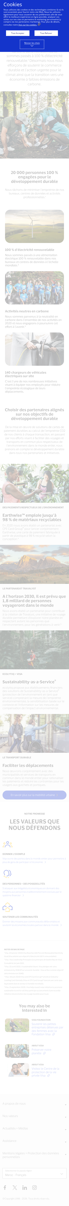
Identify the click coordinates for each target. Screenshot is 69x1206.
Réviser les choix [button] (32, 42)
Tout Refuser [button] (46, 33)
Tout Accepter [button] (17, 33)
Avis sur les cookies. (27, 24)
